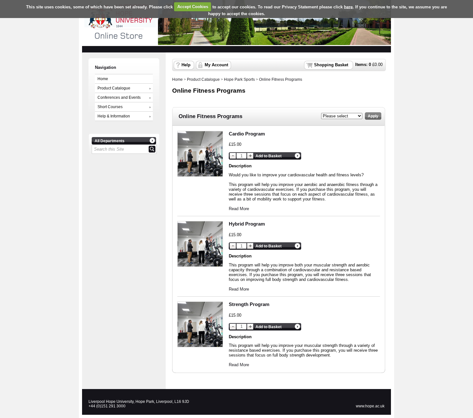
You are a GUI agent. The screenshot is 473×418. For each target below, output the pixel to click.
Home (102, 79)
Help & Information (113, 116)
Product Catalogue (113, 88)
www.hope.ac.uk (370, 406)
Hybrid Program (247, 224)
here (348, 6)
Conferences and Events (119, 97)
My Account (216, 65)
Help (185, 65)
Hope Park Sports (239, 79)
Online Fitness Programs (280, 79)
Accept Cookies (192, 6)
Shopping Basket (331, 65)
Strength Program (249, 304)
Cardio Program (247, 133)
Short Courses (110, 107)
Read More (239, 208)
